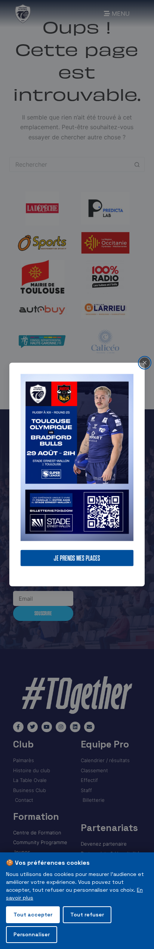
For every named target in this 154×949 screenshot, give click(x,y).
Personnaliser (31, 934)
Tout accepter (32, 914)
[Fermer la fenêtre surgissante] (144, 363)
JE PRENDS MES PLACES (77, 558)
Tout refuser (87, 914)
